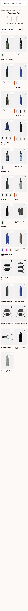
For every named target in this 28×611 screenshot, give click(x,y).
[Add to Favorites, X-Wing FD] (25, 65)
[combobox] (7, 29)
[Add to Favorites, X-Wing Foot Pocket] (25, 261)
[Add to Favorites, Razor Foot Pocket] (11, 330)
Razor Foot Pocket (6, 347)
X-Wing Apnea (18, 166)
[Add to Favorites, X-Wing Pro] (25, 120)
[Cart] (20, 3)
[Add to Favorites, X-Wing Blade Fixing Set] (11, 261)
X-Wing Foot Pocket (20, 277)
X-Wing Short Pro (19, 115)
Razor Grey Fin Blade (6, 371)
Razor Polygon (5, 171)
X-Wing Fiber (18, 54)
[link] (13, 3)
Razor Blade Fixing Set (20, 323)
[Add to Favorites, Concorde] (11, 177)
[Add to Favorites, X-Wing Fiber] (25, 37)
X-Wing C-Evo (5, 82)
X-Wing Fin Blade (19, 301)
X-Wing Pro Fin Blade (6, 301)
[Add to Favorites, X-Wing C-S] (11, 93)
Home (2, 10)
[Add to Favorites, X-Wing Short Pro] (25, 93)
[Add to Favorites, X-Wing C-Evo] (11, 65)
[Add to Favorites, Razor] (25, 177)
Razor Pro (3, 226)
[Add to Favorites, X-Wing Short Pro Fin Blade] (11, 232)
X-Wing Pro (17, 142)
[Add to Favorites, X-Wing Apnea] (25, 149)
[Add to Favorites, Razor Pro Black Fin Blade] (25, 330)
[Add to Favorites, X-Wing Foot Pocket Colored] (11, 120)
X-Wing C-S (4, 110)
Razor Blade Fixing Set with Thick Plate (7, 324)
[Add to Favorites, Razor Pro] (11, 204)
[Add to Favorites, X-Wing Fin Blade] (25, 284)
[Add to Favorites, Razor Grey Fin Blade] (11, 354)
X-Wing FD (17, 87)
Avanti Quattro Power (7, 59)
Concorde (3, 199)
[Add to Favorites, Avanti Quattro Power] (11, 37)
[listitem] (2, 55)
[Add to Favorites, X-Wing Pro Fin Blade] (11, 284)
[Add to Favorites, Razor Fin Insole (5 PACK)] (25, 204)
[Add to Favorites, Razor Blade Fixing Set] (25, 307)
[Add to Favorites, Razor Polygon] (11, 149)
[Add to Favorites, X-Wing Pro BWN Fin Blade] (25, 232)
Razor (16, 199)
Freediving (8, 10)
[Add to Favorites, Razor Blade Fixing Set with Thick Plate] (11, 307)
